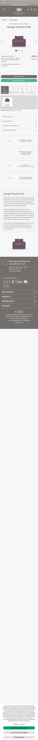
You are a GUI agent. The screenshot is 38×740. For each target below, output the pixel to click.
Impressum (22, 724)
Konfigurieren (19, 737)
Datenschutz (16, 724)
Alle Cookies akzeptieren (19, 728)
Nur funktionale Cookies (19, 732)
